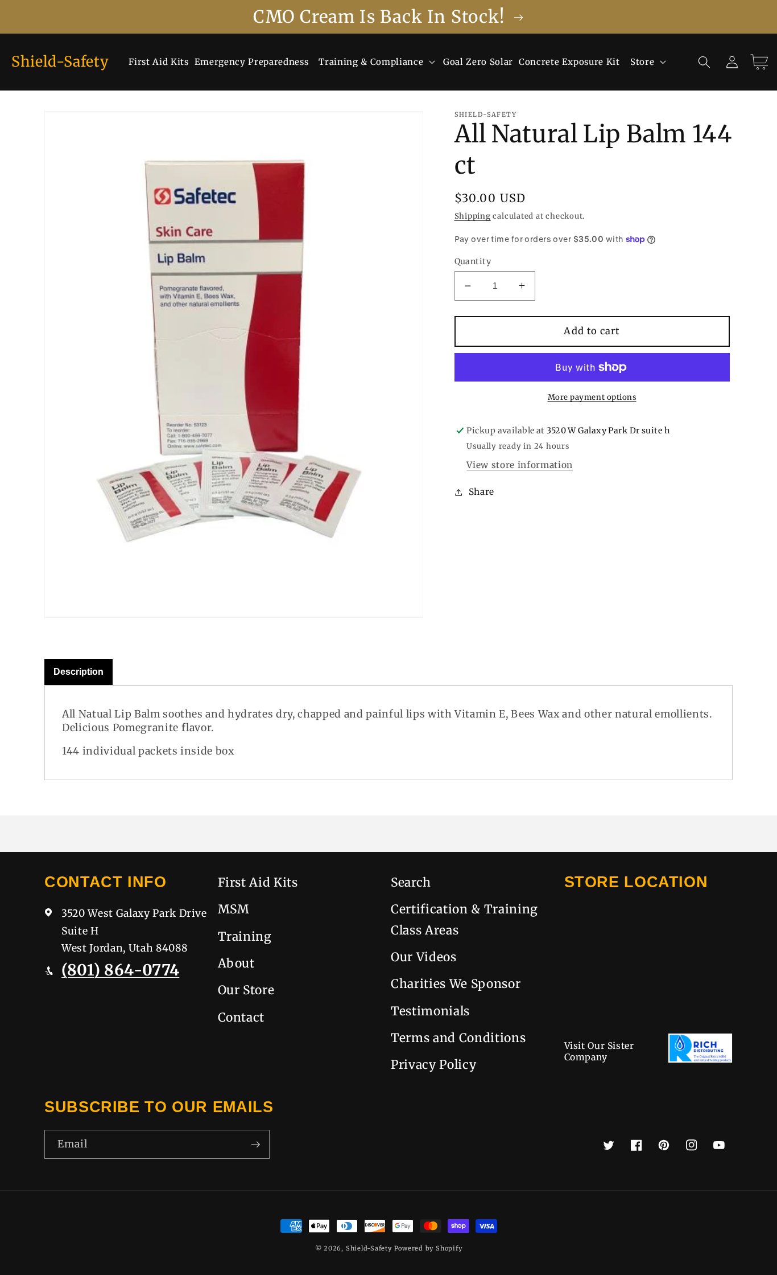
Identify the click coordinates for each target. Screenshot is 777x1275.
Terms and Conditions (458, 1038)
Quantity (472, 261)
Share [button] (481, 491)
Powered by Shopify (428, 1248)
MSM (234, 909)
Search (411, 882)
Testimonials (430, 1011)
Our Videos (424, 957)
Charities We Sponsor (455, 983)
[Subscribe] (255, 1144)
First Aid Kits (258, 882)
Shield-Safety (369, 1248)
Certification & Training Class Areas (464, 919)
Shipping (472, 216)
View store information (519, 465)
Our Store (246, 990)
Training (245, 936)
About (236, 963)
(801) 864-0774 (120, 969)
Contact (241, 1017)
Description (78, 672)
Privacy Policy (433, 1064)
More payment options (592, 397)
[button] (375, 62)
